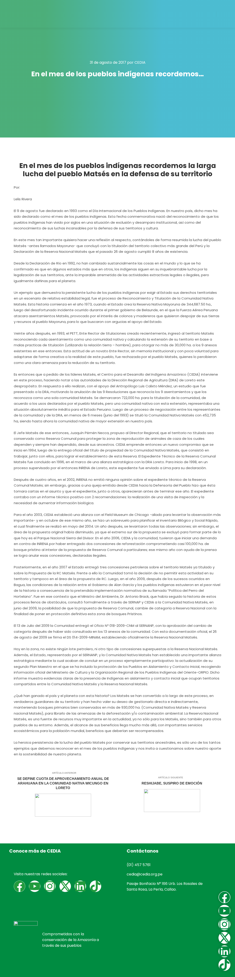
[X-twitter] (65, 886)
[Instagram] (50, 886)
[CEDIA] (26, 14)
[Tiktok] (95, 886)
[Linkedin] (80, 886)
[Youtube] (34, 886)
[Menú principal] (224, 14)
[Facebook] (19, 886)
